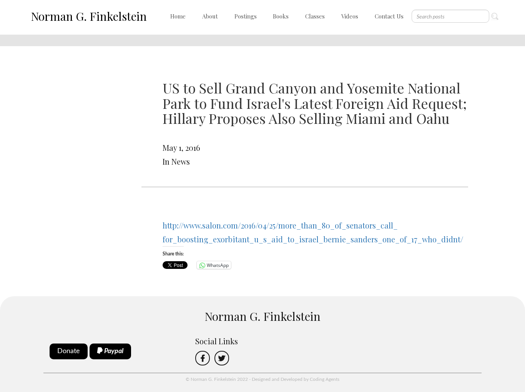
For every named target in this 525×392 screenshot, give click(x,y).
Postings (245, 16)
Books (281, 16)
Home (178, 16)
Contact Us (389, 16)
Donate (68, 351)
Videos (349, 16)
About (210, 16)
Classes (315, 16)
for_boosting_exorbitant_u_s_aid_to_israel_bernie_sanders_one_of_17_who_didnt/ (313, 239)
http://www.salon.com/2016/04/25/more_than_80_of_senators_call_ (280, 225)
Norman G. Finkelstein (89, 16)
